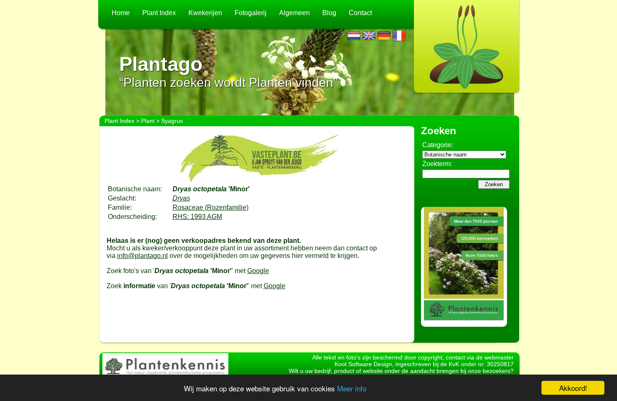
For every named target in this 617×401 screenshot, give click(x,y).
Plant (147, 120)
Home (121, 12)
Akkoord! (573, 388)
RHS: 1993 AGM (197, 216)
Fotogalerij (251, 12)
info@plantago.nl (142, 255)
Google (258, 270)
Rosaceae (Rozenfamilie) (210, 207)
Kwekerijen (205, 12)
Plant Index (159, 12)
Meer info (351, 388)
